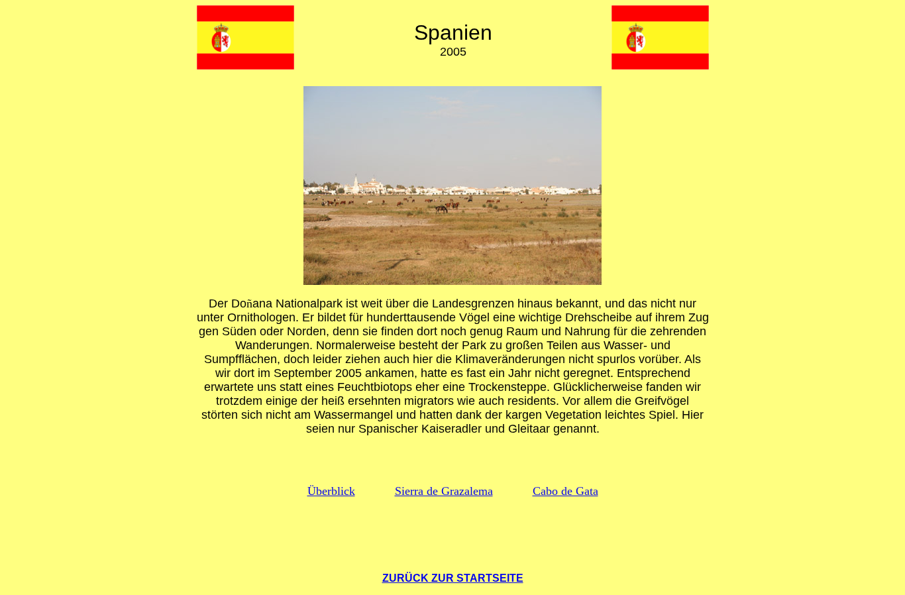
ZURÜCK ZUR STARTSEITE (452, 578)
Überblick (331, 491)
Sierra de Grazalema (444, 491)
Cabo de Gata (565, 491)
